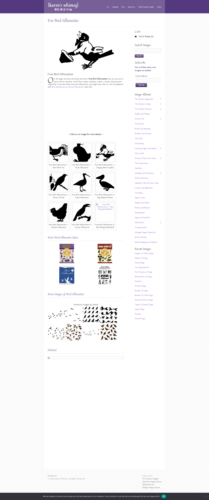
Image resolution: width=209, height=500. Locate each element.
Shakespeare (140, 212)
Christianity (139, 143)
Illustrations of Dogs (143, 276)
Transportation (141, 227)
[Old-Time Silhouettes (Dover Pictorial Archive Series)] (105, 275)
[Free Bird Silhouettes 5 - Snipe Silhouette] (82, 182)
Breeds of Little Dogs (144, 295)
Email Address (141, 76)
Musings (115, 7)
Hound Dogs (140, 318)
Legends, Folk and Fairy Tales (147, 183)
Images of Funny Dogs (144, 253)
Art (108, 7)
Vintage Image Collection (145, 232)
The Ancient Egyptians (144, 99)
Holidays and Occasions (144, 173)
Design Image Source (151, 487)
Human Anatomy (141, 178)
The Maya (139, 193)
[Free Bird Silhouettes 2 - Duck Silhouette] (82, 152)
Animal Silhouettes (75, 87)
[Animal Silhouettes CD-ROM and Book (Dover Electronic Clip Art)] (105, 253)
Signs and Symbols (142, 217)
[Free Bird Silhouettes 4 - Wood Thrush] (58, 182)
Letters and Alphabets (144, 188)
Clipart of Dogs (141, 258)
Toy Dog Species (142, 267)
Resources (131, 7)
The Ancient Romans (143, 109)
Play (123, 7)
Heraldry (138, 168)
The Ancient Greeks (143, 104)
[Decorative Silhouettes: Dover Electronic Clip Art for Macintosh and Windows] (67, 253)
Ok (164, 496)
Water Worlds (141, 237)
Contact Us (52, 476)
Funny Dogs (140, 263)
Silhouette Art (148, 484)
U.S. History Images (150, 479)
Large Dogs (139, 309)
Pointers (138, 281)
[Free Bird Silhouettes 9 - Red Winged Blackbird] (105, 212)
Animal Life (139, 119)
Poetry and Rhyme (142, 208)
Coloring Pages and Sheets (146, 148)
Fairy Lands (139, 153)
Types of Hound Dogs (144, 304)
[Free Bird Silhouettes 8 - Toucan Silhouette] (82, 212)
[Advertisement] (86, 110)
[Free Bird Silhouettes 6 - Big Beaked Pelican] (105, 182)
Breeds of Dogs (141, 290)
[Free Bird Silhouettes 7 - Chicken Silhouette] (58, 212)
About (159, 7)
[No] (206, 496)
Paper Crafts (140, 198)
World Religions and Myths (146, 242)
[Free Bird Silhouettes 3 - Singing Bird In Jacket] (105, 152)
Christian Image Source (151, 481)
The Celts (139, 138)
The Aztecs (139, 124)
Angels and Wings (142, 114)
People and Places (142, 203)
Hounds (138, 314)
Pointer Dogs (140, 286)
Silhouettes (139, 222)
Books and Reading (142, 129)
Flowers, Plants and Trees (145, 158)
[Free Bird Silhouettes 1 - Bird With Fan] (58, 152)
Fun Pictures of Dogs (143, 272)
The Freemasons (141, 163)
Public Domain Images (146, 7)
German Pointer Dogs (144, 300)
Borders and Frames (143, 133)
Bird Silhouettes (58, 87)
